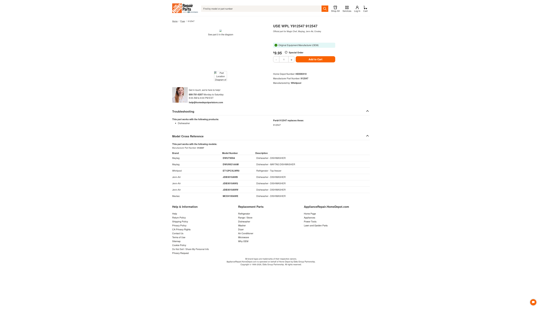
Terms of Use (178, 237)
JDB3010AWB (230, 177)
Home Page (310, 213)
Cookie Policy (179, 245)
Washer (242, 225)
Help (174, 213)
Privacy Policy (179, 225)
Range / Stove (245, 217)
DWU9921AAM (231, 164)
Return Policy (179, 217)
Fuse (182, 21)
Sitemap (176, 241)
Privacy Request (180, 253)
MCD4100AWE (230, 196)
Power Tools (310, 221)
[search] (325, 8)
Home (175, 21)
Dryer (241, 229)
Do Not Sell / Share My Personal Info (190, 249)
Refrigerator (244, 213)
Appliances (309, 217)
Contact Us (177, 233)
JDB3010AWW (230, 189)
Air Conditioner (245, 233)
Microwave (243, 237)
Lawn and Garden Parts (316, 225)
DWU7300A (229, 158)
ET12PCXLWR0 (231, 170)
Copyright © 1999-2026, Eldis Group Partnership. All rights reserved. (271, 264)
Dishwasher (244, 221)
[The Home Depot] (185, 8)
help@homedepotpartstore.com (206, 102)
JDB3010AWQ (230, 183)
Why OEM (243, 241)
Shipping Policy (180, 221)
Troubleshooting (183, 111)
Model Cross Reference (188, 136)
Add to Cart (315, 59)
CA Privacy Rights (181, 229)
